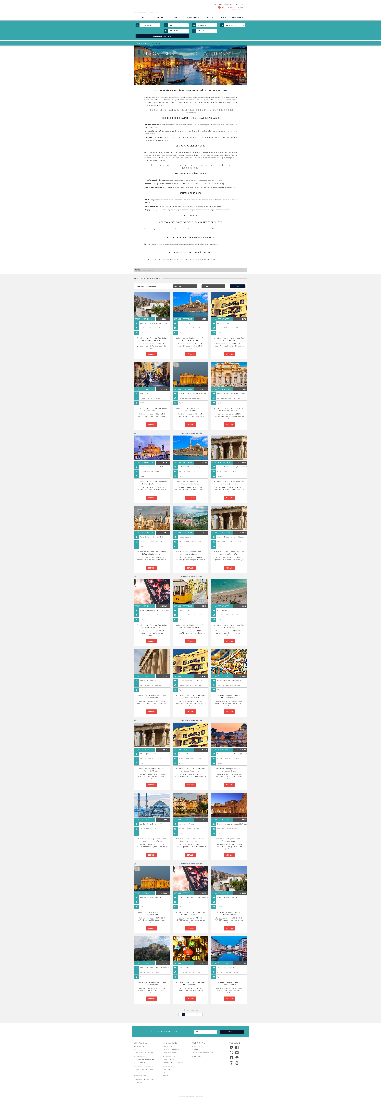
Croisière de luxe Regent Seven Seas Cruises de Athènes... (152, 696)
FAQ (164, 1072)
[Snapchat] (231, 1057)
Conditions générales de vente (173, 1062)
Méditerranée (138, 1072)
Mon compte (196, 1046)
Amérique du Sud (139, 1046)
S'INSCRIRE (232, 1031)
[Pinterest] (237, 1058)
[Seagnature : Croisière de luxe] (161, 7)
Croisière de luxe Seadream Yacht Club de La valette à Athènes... (190, 483)
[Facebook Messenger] (231, 1047)
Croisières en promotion (171, 1049)
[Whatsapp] (231, 1052)
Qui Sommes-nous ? (169, 1066)
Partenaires (167, 1069)
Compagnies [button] (192, 17)
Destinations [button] (158, 17)
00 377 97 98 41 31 (229, 7)
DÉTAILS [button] (151, 354)
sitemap (165, 1076)
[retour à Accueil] (138, 43)
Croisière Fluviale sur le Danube (144, 1069)
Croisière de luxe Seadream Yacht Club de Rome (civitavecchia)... (229, 409)
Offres (210, 17)
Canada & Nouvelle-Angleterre (144, 1059)
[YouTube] (237, 1063)
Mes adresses (196, 1056)
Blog (223, 17)
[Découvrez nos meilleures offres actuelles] (190, 433)
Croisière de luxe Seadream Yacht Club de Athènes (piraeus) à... (152, 339)
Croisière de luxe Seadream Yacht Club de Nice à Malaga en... (229, 626)
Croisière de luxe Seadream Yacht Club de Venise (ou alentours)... (152, 626)
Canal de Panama (139, 1062)
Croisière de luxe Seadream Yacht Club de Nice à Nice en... (152, 409)
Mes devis (195, 1049)
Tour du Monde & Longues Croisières (145, 1079)
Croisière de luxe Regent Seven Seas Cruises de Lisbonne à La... (190, 840)
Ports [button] (175, 17)
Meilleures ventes (169, 1056)
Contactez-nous (168, 1059)
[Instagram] (231, 1062)
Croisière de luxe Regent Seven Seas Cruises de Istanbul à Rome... (152, 840)
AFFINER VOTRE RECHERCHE (146, 286)
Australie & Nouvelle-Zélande (143, 1053)
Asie (135, 1049)
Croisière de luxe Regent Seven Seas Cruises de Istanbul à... (190, 983)
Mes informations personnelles (202, 1053)
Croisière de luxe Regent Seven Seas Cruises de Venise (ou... (190, 913)
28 (197, 1015)
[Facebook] (237, 1047)
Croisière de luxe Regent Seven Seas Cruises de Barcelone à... (190, 696)
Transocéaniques (139, 1082)
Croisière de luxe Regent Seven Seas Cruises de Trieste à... (229, 983)
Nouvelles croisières (170, 1053)
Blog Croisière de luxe (170, 1046)
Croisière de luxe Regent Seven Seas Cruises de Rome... (229, 770)
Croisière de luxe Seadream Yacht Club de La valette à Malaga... (190, 339)
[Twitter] (237, 1052)
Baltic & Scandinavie (140, 1056)
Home (142, 17)
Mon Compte (237, 17)
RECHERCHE (161, 36)
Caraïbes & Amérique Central (143, 1066)
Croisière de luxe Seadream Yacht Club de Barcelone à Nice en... (229, 339)
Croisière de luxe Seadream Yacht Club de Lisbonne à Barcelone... (190, 626)
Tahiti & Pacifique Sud (140, 1076)
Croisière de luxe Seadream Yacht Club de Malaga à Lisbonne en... (190, 553)
